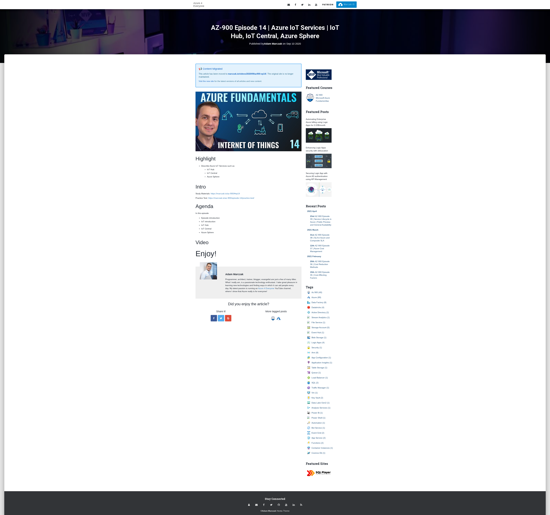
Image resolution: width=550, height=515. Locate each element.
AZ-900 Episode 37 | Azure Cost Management (320, 248)
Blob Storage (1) (319, 337)
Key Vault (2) (317, 398)
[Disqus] (248, 367)
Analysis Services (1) (321, 408)
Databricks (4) (318, 307)
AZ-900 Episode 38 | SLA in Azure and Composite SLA (320, 238)
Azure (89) (316, 297)
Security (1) (317, 347)
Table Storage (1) (319, 367)
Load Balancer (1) (320, 378)
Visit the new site (206, 81)
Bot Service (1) (318, 428)
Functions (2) (318, 443)
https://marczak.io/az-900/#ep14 (225, 193)
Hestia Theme (283, 511)
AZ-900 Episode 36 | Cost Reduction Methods (320, 264)
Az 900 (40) (317, 292)
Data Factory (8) (319, 302)
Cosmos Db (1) (318, 453)
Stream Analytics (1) (321, 317)
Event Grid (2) (318, 433)
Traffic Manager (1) (320, 388)
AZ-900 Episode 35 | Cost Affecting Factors (320, 275)
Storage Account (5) (321, 327)
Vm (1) (315, 393)
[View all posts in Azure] (278, 317)
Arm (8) (315, 352)
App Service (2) (319, 438)
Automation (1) (318, 423)
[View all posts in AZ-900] (273, 317)
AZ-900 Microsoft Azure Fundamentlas (323, 98)
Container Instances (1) (322, 448)
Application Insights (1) (322, 362)
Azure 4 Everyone (266, 288)
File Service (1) (318, 322)
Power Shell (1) (318, 418)
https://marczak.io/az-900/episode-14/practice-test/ (231, 198)
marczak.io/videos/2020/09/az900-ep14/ (247, 74)
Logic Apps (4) (318, 342)
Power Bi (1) (317, 413)
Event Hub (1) (318, 332)
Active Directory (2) (320, 312)
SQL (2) (315, 383)
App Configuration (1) (321, 357)
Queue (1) (316, 372)
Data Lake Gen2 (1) (321, 403)
